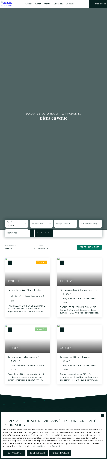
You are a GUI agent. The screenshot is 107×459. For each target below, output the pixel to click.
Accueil (28, 4)
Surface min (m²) (89, 224)
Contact (69, 4)
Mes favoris (100, 4)
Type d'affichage (10, 246)
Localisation (37, 224)
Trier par (40, 246)
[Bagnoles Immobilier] (11, 4)
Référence (12, 233)
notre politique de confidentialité (47, 446)
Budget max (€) (63, 224)
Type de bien (11, 222)
